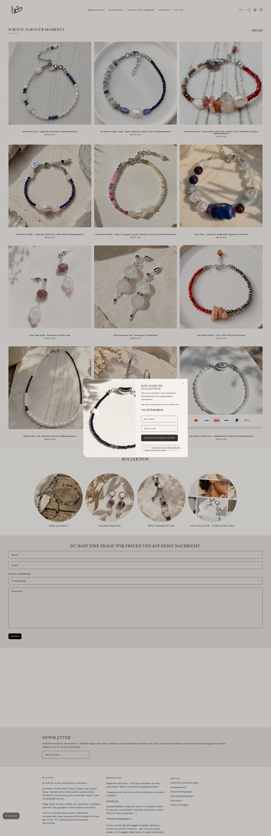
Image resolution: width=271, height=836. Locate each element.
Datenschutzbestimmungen (155, 450)
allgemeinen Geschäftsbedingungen (166, 448)
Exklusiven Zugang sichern (159, 438)
